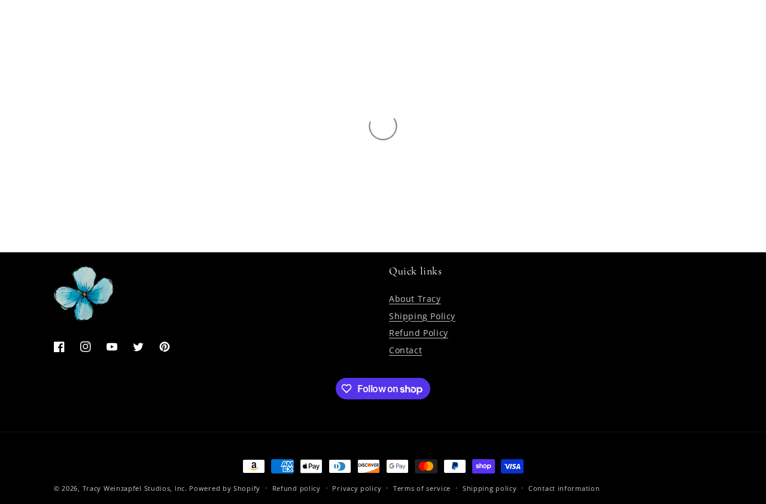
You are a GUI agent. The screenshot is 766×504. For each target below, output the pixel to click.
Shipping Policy (422, 316)
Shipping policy (490, 488)
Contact (405, 350)
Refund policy (296, 488)
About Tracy (415, 298)
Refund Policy (418, 332)
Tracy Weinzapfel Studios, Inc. (135, 488)
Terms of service (422, 488)
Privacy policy (356, 488)
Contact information (564, 488)
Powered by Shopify (224, 488)
